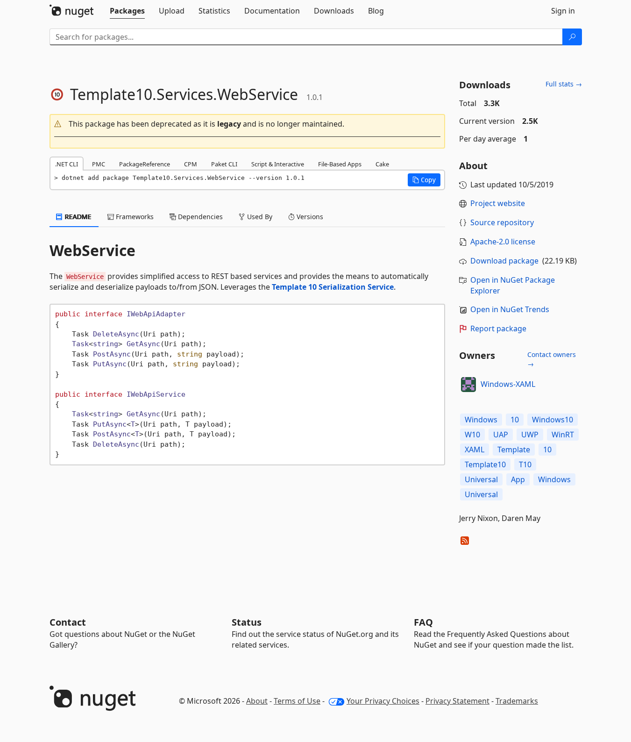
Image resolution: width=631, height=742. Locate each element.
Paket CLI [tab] (224, 164)
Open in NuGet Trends (509, 309)
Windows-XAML (508, 384)
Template (513, 449)
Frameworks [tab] (134, 216)
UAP (500, 434)
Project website (497, 203)
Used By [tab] (258, 216)
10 (514, 419)
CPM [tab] (190, 164)
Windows (481, 419)
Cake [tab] (382, 164)
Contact (68, 622)
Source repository (502, 222)
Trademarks (517, 701)
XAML (474, 449)
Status (247, 622)
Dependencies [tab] (199, 216)
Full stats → (564, 83)
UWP (530, 434)
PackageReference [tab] (144, 164)
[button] (247, 124)
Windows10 (552, 419)
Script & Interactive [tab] (277, 164)
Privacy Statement (457, 701)
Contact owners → (551, 359)
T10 (525, 464)
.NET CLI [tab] (66, 164)
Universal (481, 479)
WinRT (563, 434)
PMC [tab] (98, 164)
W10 (472, 434)
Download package (504, 261)
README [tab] (77, 216)
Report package (498, 328)
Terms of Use (297, 701)
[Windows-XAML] (468, 384)
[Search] (572, 37)
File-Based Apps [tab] (340, 164)
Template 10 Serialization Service (333, 287)
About (257, 701)
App (518, 479)
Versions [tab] (309, 216)
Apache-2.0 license (502, 241)
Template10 (485, 464)
